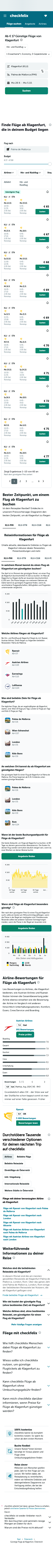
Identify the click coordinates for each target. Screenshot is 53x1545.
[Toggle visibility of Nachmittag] (13, 965)
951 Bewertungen (25, 1029)
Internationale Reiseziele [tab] (17, 1184)
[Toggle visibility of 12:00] (25, 963)
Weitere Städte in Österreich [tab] (19, 1190)
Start (19, 1539)
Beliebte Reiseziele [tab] (14, 1163)
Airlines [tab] (8, 1157)
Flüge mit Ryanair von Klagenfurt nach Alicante (22, 1224)
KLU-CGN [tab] (36, 525)
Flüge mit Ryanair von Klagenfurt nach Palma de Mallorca (25, 1210)
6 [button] (38, 481)
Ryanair (20, 1109)
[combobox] (29, 149)
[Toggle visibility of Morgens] (12, 963)
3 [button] (26, 481)
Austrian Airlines (24, 1021)
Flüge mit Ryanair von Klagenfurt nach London (22, 1217)
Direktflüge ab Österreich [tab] (17, 1170)
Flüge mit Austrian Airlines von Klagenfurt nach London (24, 1238)
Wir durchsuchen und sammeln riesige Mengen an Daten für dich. (24, 1522)
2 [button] (20, 481)
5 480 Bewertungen (26, 1118)
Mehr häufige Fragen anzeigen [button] (26, 1324)
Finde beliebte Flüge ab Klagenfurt (20, 1295)
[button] (5, 16)
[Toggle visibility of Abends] (26, 965)
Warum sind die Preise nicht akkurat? (23, 1527)
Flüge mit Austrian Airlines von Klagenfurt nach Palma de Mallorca (24, 1231)
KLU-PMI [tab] (9, 525)
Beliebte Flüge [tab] (24, 1157)
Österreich (28, 1539)
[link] (25, 1035)
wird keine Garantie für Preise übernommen (27, 1508)
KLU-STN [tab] (22, 525)
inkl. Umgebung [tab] (12, 1177)
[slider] (50, 164)
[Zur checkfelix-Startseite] (19, 15)
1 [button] (14, 481)
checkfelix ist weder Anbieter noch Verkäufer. (22, 1517)
